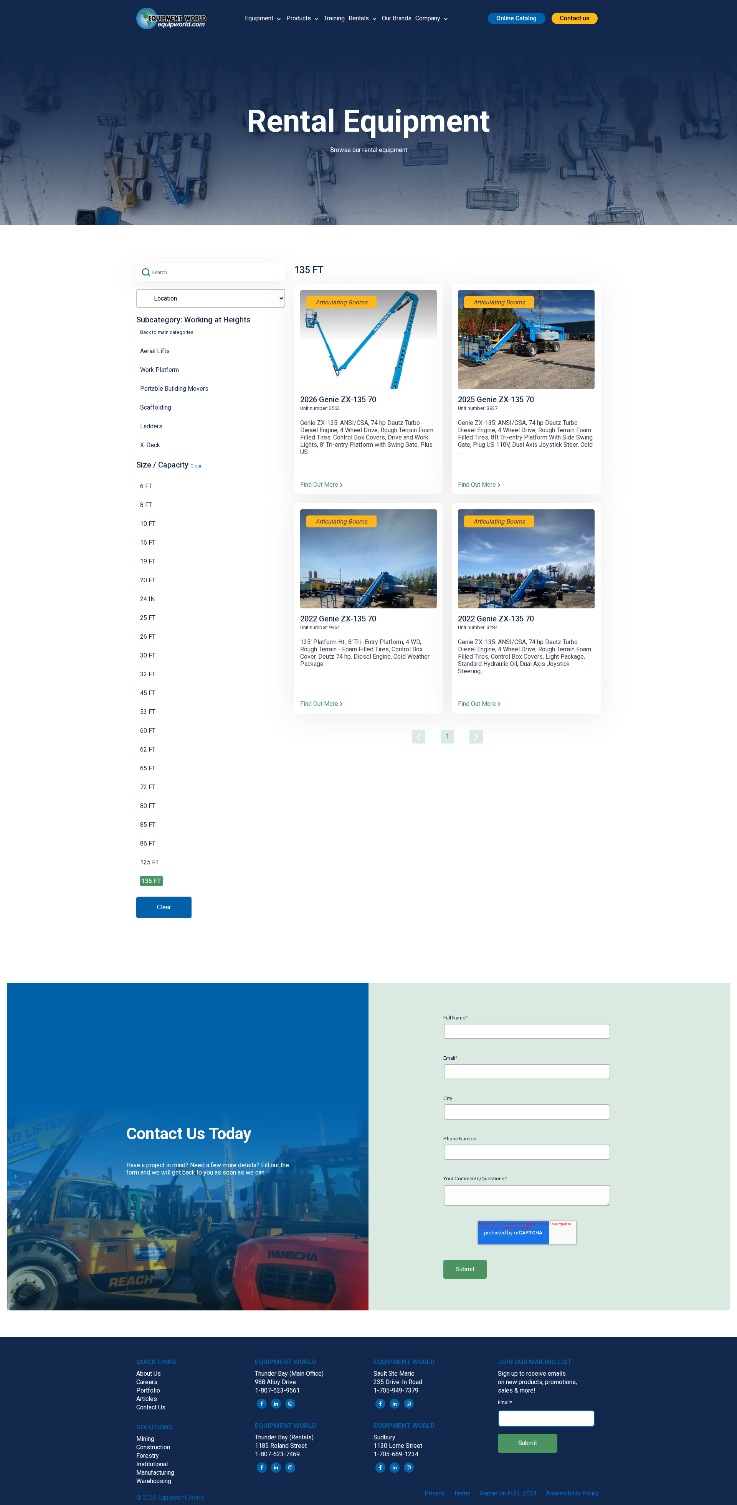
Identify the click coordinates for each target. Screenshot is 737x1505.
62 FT (147, 749)
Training (334, 18)
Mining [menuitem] (145, 1438)
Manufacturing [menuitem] (155, 1472)
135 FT (151, 881)
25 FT (147, 617)
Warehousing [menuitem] (153, 1481)
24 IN (147, 599)
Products (298, 18)
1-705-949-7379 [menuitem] (395, 1390)
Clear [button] (196, 466)
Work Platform (159, 369)
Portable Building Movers (174, 388)
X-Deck (150, 445)
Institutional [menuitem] (152, 1464)
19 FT (147, 561)
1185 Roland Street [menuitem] (281, 1445)
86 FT (147, 843)
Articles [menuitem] (146, 1399)
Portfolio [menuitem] (148, 1390)
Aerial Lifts (155, 351)
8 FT (146, 505)
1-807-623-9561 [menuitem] (277, 1390)
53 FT (147, 711)
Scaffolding (155, 407)
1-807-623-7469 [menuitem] (277, 1454)
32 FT (147, 674)
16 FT (147, 542)
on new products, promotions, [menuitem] (537, 1382)
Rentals (359, 18)
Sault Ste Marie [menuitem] (394, 1373)
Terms (462, 1493)
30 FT (147, 655)
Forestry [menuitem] (147, 1455)
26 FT (147, 636)
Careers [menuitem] (146, 1382)
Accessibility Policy (572, 1493)
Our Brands (396, 18)
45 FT (147, 693)
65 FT (147, 768)
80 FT (147, 805)
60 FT (147, 730)
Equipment (259, 18)
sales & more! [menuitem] (516, 1390)
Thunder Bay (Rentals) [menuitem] (284, 1437)
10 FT (147, 523)
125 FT (149, 862)
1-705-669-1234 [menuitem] (395, 1454)
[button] (175, 18)
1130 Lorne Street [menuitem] (397, 1445)
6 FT (146, 486)
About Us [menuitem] (148, 1373)
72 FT (147, 787)
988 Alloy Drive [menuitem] (275, 1382)
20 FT (147, 580)
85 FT (147, 824)
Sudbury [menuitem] (384, 1437)
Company (427, 18)
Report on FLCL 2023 (508, 1493)
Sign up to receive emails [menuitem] (532, 1373)
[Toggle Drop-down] (279, 18)
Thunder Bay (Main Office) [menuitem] (289, 1373)
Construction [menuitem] (153, 1447)
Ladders (151, 426)
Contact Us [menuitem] (150, 1407)
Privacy (435, 1493)
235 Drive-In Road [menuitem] (397, 1382)
